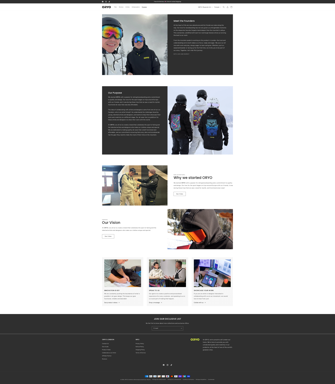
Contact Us (105, 343)
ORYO (126, 379)
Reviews (104, 359)
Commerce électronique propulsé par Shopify (139, 379)
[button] (224, 7)
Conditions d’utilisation (188, 379)
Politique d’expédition (201, 379)
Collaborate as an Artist (109, 353)
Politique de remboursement (159, 379)
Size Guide (105, 346)
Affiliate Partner (106, 356)
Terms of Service (141, 353)
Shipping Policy (140, 349)
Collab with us (198, 302)
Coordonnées (211, 379)
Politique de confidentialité (174, 379)
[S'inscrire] (181, 328)
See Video (179, 194)
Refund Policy (140, 346)
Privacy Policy (140, 343)
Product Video (106, 349)
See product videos (110, 302)
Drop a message (154, 302)
